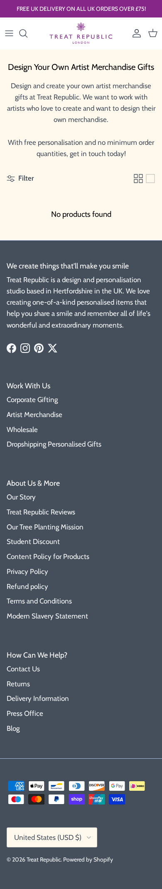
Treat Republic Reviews (41, 512)
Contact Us (23, 669)
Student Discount (33, 541)
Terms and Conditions (39, 601)
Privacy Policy (27, 571)
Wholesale (22, 429)
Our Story (21, 497)
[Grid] (138, 179)
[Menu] (9, 33)
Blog (13, 728)
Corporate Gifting (32, 399)
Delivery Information (38, 698)
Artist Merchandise (34, 414)
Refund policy (27, 586)
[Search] (27, 33)
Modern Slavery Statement (47, 616)
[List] (150, 179)
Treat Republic (44, 859)
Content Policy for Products (48, 556)
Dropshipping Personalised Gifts (54, 444)
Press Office (25, 713)
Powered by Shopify (88, 859)
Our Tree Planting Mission (45, 527)
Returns (18, 684)
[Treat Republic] (81, 33)
